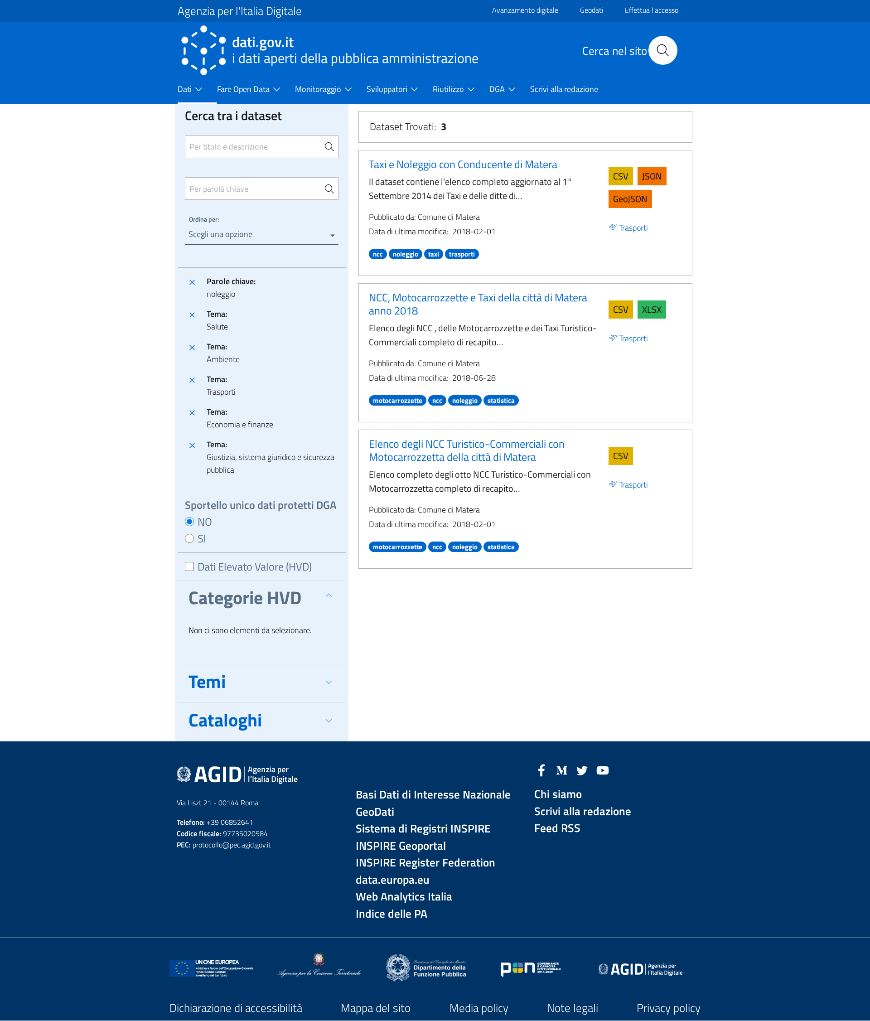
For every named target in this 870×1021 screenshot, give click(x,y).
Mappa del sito (376, 1007)
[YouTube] (602, 769)
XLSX (652, 309)
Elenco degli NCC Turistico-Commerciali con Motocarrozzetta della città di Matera (467, 450)
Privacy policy (669, 1007)
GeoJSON (630, 199)
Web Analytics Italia (404, 896)
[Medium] (562, 769)
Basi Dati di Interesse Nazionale (433, 794)
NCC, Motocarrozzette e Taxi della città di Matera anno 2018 (478, 304)
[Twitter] (582, 769)
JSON (652, 176)
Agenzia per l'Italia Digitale (240, 10)
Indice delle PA (391, 913)
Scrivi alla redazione (582, 811)
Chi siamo (558, 794)
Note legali (572, 1007)
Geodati (591, 10)
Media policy (479, 1007)
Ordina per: (204, 219)
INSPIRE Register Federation (425, 862)
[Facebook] (541, 769)
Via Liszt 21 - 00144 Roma (217, 802)
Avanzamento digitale (525, 10)
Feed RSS (557, 828)
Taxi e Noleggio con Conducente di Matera (463, 164)
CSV (620, 176)
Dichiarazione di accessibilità (235, 1007)
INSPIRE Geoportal (401, 845)
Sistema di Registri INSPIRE (423, 828)
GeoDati (375, 811)
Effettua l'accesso (651, 10)
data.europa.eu (393, 879)
